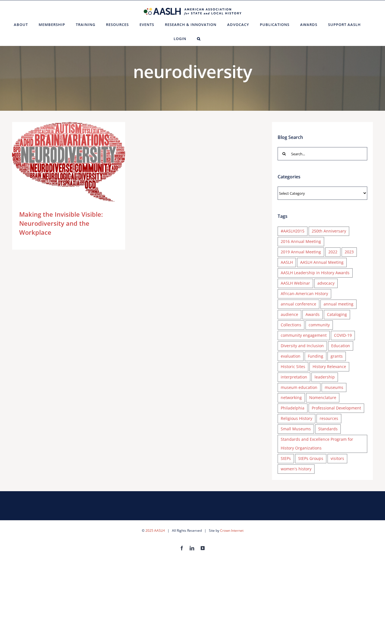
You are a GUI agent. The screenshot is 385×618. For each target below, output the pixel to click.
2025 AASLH (155, 530)
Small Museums (296, 428)
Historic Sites (293, 366)
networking (291, 397)
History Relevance (329, 366)
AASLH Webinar (295, 283)
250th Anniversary (329, 231)
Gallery (76, 162)
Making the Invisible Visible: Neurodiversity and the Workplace (60, 162)
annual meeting (338, 304)
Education (340, 345)
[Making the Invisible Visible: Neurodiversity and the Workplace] (68, 161)
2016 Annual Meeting (301, 241)
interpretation (294, 377)
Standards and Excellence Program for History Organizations (317, 444)
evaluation (290, 356)
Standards (328, 428)
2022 (332, 251)
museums (334, 387)
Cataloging (337, 314)
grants (337, 356)
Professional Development (336, 408)
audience (289, 314)
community (319, 324)
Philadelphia (292, 408)
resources (329, 418)
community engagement (304, 335)
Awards (313, 314)
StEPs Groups (310, 458)
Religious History (296, 418)
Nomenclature (322, 397)
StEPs (286, 458)
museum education (299, 387)
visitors (337, 458)
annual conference (298, 304)
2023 (349, 251)
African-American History (304, 293)
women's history (296, 468)
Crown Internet (232, 530)
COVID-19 (343, 335)
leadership (325, 377)
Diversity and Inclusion (302, 345)
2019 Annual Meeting (301, 251)
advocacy (326, 283)
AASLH (287, 262)
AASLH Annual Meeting (322, 262)
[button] (199, 39)
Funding (315, 356)
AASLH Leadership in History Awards (315, 272)
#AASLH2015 (292, 231)
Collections (291, 324)
